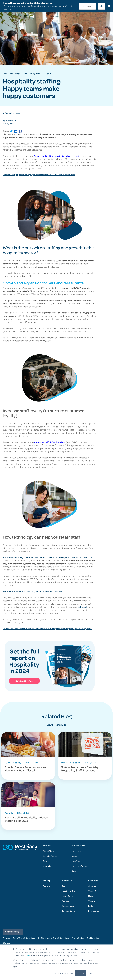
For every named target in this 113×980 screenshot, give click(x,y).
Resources (67, 880)
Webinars (65, 901)
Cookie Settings (12, 931)
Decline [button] (93, 973)
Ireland (47, 73)
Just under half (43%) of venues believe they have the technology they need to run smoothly (47, 557)
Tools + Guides (67, 896)
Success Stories (68, 906)
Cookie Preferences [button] (64, 973)
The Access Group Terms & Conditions (19, 938)
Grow (45, 861)
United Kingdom (32, 73)
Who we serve (78, 845)
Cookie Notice (93, 938)
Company (93, 880)
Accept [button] (80, 973)
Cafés (74, 871)
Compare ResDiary (69, 911)
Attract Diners (48, 851)
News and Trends (12, 73)
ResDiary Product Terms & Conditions (53, 938)
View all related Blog (56, 724)
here (28, 955)
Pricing (46, 880)
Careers (91, 901)
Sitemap (6, 943)
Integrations (48, 866)
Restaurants (76, 851)
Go (101, 6)
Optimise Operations (51, 856)
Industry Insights (68, 891)
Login (90, 906)
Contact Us (92, 891)
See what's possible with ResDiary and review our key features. (33, 591)
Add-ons (46, 886)
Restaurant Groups (79, 866)
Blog (63, 886)
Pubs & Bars (76, 861)
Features (47, 845)
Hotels (74, 856)
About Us (92, 886)
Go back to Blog (12, 113)
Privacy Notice (78, 938)
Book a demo (93, 911)
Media (90, 896)
